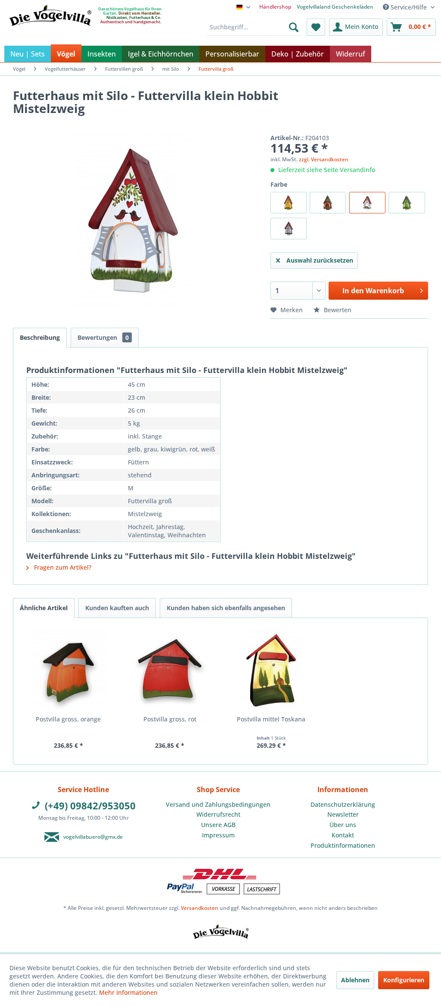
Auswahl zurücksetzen (319, 260)
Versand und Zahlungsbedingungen (218, 804)
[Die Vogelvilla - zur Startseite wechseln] (50, 33)
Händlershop (275, 6)
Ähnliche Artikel (44, 608)
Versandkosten (199, 908)
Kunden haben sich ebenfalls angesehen (226, 608)
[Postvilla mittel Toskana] (271, 670)
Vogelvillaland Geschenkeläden (335, 6)
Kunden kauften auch (117, 608)
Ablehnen (355, 980)
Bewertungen (103, 337)
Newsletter (343, 814)
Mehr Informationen (128, 992)
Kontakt (343, 835)
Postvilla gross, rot (169, 719)
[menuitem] (275, 6)
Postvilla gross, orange (68, 719)
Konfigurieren (403, 980)
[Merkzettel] (316, 27)
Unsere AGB (218, 825)
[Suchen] (294, 27)
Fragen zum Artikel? (61, 567)
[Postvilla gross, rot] (170, 670)
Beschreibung (40, 337)
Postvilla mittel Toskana (271, 719)
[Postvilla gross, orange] (68, 670)
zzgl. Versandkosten (323, 159)
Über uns (342, 825)
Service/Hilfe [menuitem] (409, 7)
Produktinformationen (343, 845)
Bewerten (336, 310)
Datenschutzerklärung (343, 804)
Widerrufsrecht (218, 814)
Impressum (218, 835)
